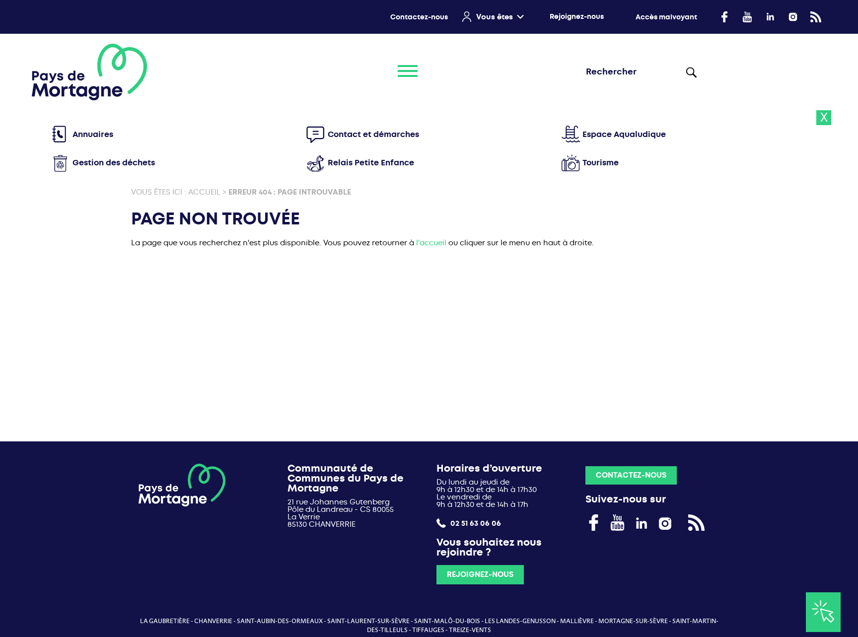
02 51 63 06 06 (474, 523)
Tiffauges (428, 630)
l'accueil (431, 243)
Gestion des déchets (113, 162)
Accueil (204, 192)
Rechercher (691, 72)
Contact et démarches (373, 134)
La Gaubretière (165, 621)
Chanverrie (213, 621)
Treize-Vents (470, 630)
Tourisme (600, 162)
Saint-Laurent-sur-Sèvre (368, 621)
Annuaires (92, 134)
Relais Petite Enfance (371, 162)
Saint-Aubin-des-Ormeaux (280, 621)
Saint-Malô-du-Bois (447, 621)
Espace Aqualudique (624, 134)
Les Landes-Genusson (520, 621)
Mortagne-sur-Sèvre (633, 621)
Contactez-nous (419, 17)
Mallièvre (577, 621)
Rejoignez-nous (577, 16)
